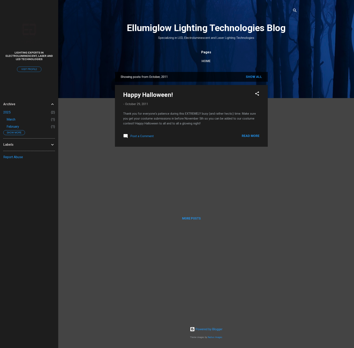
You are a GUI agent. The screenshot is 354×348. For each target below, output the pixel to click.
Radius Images (215, 337)
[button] (257, 94)
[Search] (294, 11)
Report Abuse (13, 157)
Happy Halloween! (148, 94)
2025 (7, 112)
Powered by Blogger (208, 329)
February (13, 127)
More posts (191, 218)
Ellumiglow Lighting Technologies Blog (206, 27)
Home (206, 61)
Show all (254, 77)
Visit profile (29, 69)
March (11, 119)
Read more (251, 136)
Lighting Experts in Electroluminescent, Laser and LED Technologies (29, 56)
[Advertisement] (284, 133)
